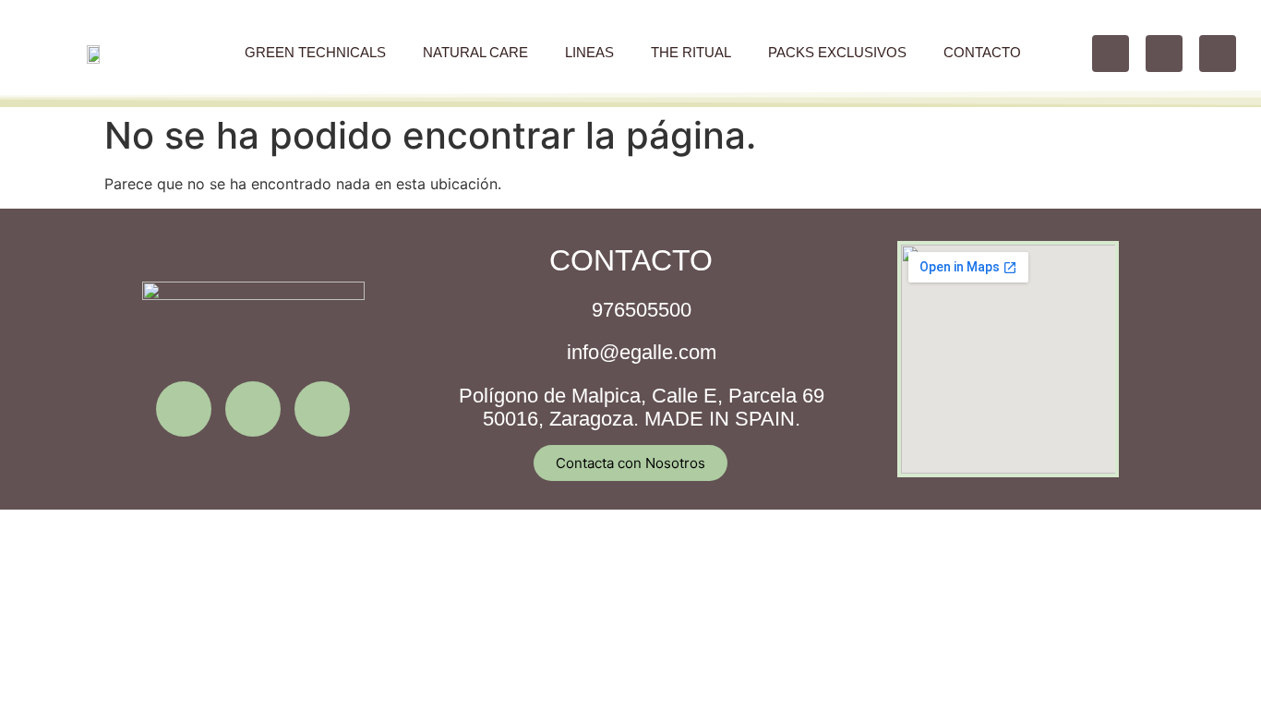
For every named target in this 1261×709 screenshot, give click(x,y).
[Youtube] (1217, 53)
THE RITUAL (691, 52)
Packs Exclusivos (837, 52)
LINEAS (589, 52)
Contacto (982, 52)
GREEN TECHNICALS (315, 52)
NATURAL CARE (475, 52)
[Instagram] (1110, 53)
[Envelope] (322, 409)
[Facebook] (1164, 53)
